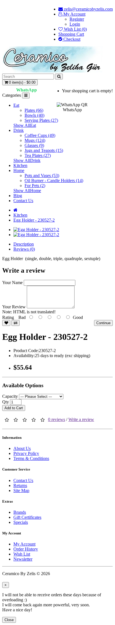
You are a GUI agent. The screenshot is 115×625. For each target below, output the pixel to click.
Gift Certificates (27, 517)
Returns (20, 485)
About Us (22, 448)
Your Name (12, 282)
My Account (24, 544)
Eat (16, 105)
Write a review (81, 419)
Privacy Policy (26, 453)
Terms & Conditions (31, 458)
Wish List (21, 554)
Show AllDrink (26, 160)
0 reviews (56, 419)
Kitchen (20, 165)
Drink (18, 130)
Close (9, 620)
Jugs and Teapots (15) (44, 150)
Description (23, 244)
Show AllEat (24, 125)
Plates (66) (34, 110)
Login (75, 24)
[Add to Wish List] (6, 323)
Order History (25, 549)
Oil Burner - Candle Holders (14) (54, 180)
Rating (8, 317)
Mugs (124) (35, 140)
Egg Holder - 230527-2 (34, 220)
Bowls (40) (34, 115)
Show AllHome (27, 190)
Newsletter (22, 559)
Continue (103, 323)
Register (77, 19)
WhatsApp (26, 90)
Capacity (10, 396)
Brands (19, 512)
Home (18, 170)
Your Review (14, 306)
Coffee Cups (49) (40, 135)
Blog (17, 195)
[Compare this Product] (15, 323)
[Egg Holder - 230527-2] (36, 229)
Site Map (21, 490)
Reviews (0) (24, 249)
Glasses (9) (34, 145)
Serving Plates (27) (41, 120)
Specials (20, 522)
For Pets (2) (35, 185)
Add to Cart (13, 408)
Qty (5, 401)
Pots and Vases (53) (42, 175)
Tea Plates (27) (38, 155)
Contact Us (23, 200)
